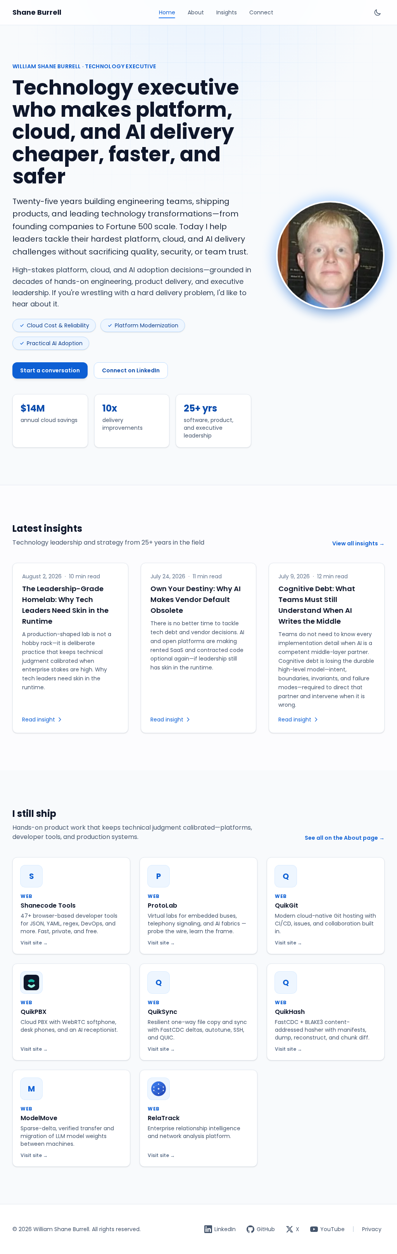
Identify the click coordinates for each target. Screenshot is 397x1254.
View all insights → (358, 543)
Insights (226, 12)
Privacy (371, 1229)
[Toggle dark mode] (378, 12)
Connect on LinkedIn (131, 370)
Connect (261, 12)
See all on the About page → (345, 838)
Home (167, 12)
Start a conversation (50, 370)
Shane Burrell (36, 12)
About (196, 12)
